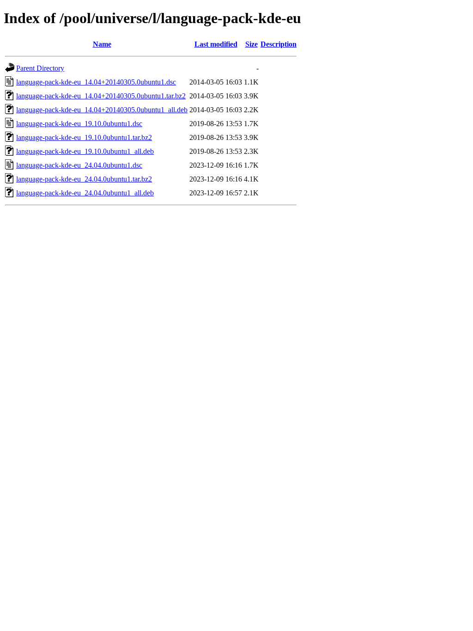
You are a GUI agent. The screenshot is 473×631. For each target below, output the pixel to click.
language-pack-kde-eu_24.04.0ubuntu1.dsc (79, 165)
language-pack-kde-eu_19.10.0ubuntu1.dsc (79, 123)
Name (102, 44)
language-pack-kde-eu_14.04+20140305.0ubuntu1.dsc (96, 82)
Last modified (215, 44)
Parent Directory (40, 68)
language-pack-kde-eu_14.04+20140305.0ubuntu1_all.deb (102, 110)
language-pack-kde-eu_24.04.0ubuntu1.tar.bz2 (84, 179)
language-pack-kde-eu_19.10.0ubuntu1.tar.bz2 (84, 137)
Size (251, 44)
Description (279, 44)
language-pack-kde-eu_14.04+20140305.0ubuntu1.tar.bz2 (101, 96)
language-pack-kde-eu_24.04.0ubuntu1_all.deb (85, 193)
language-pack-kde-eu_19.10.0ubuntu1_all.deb (85, 151)
